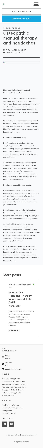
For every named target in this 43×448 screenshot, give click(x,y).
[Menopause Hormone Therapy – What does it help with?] (21, 286)
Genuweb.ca (25, 442)
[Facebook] (4, 424)
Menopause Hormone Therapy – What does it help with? (21, 297)
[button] (36, 4)
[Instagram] (11, 424)
